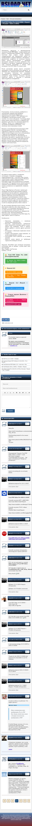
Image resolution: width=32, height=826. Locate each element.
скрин (10, 749)
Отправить (10, 410)
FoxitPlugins (20, 763)
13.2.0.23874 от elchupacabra (15, 288)
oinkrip (10, 466)
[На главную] (16, 3)
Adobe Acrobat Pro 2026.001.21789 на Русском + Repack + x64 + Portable (16, 369)
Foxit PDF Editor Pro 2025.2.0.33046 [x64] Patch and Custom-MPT (19, 538)
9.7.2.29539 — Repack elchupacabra (16, 300)
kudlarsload (11, 423)
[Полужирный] (5, 393)
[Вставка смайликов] (26, 393)
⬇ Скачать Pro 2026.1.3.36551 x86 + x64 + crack (16, 261)
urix (9, 696)
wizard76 (11, 737)
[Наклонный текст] (7, 393)
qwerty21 (11, 533)
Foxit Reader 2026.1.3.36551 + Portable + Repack (15, 366)
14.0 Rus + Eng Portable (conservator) (16, 276)
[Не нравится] (3, 319)
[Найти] (28, 10)
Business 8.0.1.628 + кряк (13, 304)
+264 (6, 319)
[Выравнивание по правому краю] (22, 393)
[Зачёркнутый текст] (13, 393)
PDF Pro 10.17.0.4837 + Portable (11, 358)
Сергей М (11, 598)
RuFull (10, 479)
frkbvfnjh (11, 545)
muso (10, 774)
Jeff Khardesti (12, 759)
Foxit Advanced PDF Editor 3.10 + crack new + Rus (15, 364)
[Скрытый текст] (29, 393)
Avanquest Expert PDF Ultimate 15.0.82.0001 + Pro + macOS (15, 361)
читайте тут (13, 345)
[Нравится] (8, 319)
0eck (10, 492)
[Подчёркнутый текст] (10, 393)
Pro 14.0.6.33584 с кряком (14, 272)
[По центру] (19, 393)
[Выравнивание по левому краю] (16, 393)
